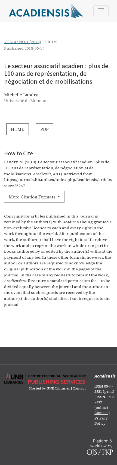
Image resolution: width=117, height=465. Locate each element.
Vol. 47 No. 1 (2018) (22, 41)
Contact (79, 388)
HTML (17, 129)
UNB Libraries (58, 388)
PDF (44, 129)
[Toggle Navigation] (101, 10)
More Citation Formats (33, 197)
